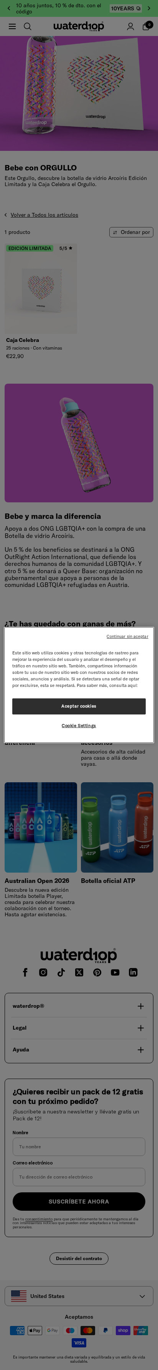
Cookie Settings (79, 725)
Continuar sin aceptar (127, 636)
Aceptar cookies (79, 706)
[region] (79, 685)
